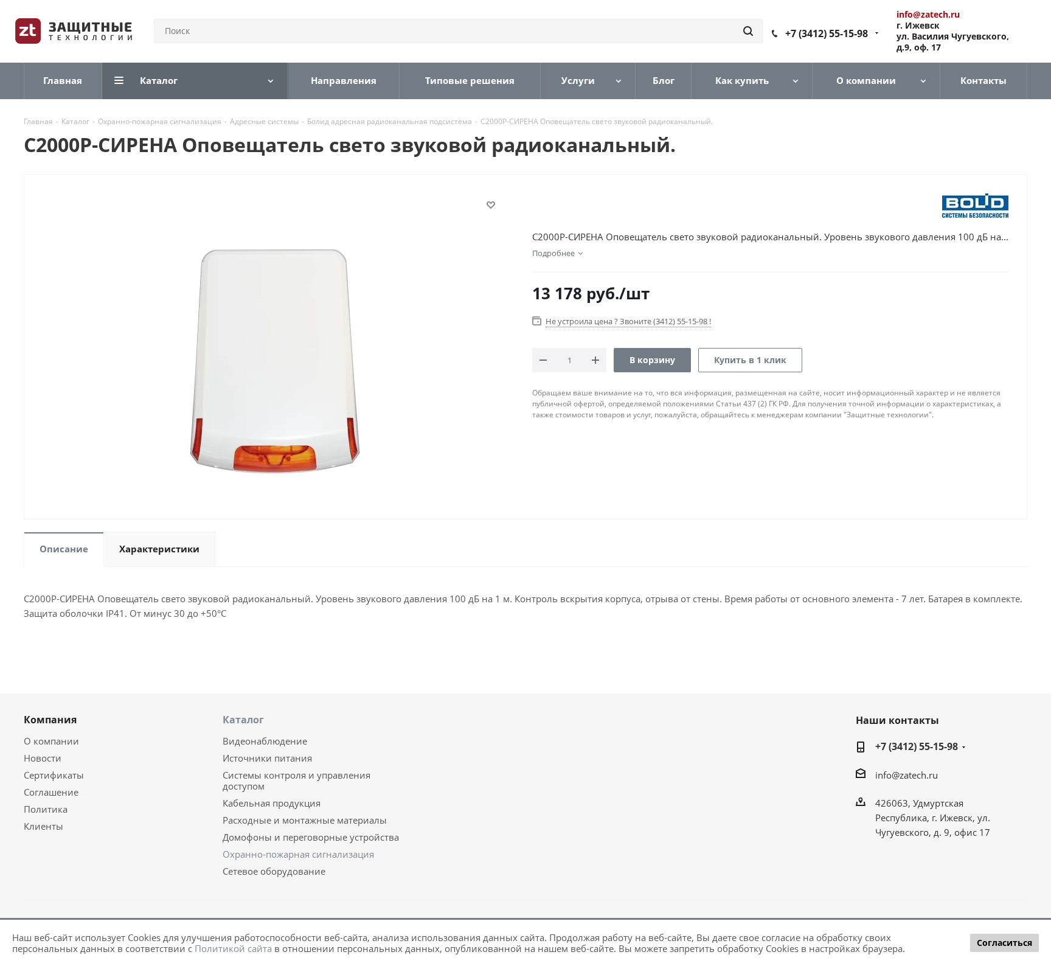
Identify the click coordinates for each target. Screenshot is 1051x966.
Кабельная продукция (272, 803)
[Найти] (748, 31)
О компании (51, 741)
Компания (50, 719)
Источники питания (267, 758)
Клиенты (43, 826)
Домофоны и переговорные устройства (311, 837)
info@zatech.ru (906, 775)
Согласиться (1004, 942)
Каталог (243, 719)
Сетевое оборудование (274, 871)
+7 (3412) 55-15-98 (826, 33)
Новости (42, 758)
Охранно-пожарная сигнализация (298, 854)
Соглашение (51, 792)
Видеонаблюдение (265, 741)
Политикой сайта (233, 948)
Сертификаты (54, 775)
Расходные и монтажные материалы (305, 820)
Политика (46, 809)
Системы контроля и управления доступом (296, 780)
